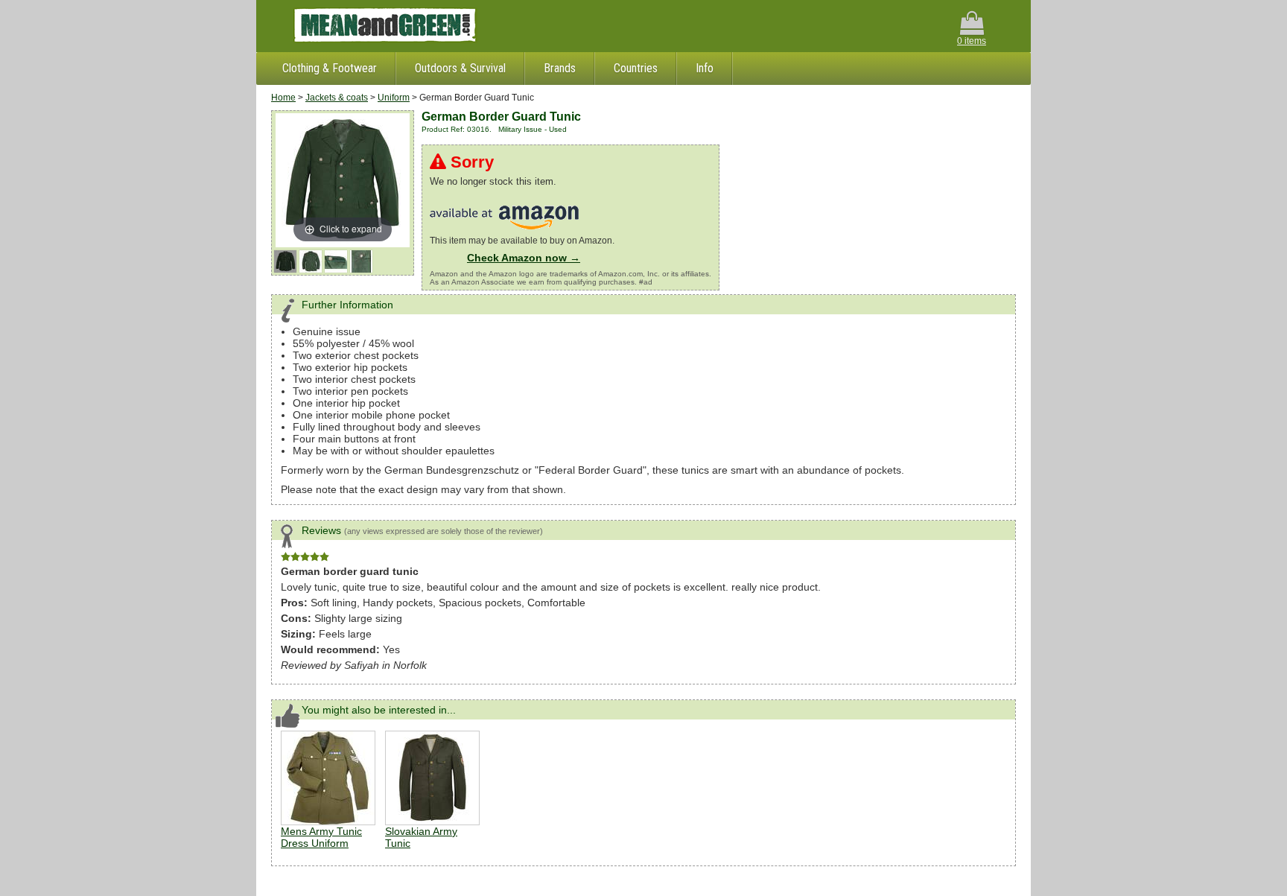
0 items (971, 41)
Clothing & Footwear (329, 68)
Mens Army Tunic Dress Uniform (321, 837)
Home (283, 97)
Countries (636, 68)
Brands (560, 68)
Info (705, 68)
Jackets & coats (336, 97)
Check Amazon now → (523, 258)
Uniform (394, 97)
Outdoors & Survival (460, 68)
